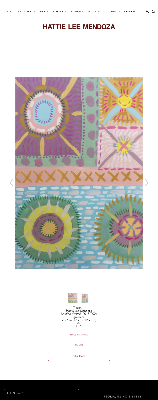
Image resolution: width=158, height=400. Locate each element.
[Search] (147, 11)
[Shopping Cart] (153, 11)
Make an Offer (79, 335)
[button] (27, 11)
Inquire (79, 345)
